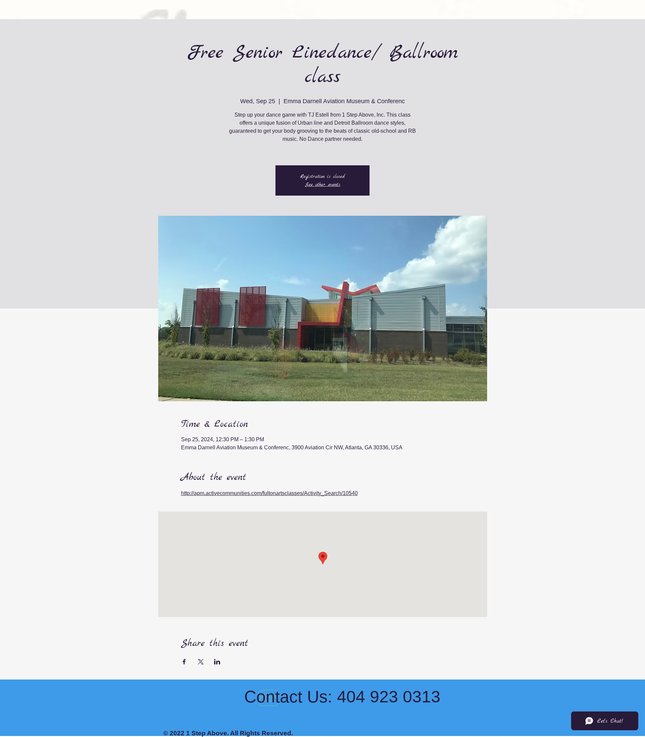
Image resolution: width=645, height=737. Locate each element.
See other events (322, 184)
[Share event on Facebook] (184, 661)
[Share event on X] (201, 661)
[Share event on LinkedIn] (217, 661)
